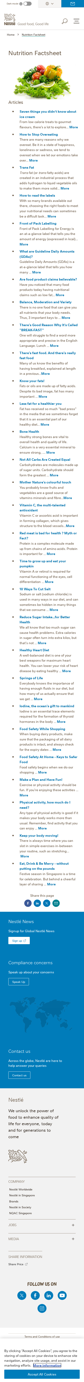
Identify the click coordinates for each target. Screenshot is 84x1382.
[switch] (27, 4)
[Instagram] (42, 1308)
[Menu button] (76, 21)
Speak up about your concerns (31, 972)
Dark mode (12, 3)
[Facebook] (35, 1295)
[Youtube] (62, 1295)
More (73, 127)
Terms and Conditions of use (42, 1336)
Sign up (17, 940)
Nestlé (21, 921)
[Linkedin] (48, 1295)
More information (47, 1365)
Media (41, 1238)
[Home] (27, 20)
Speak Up (18, 981)
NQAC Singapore (20, 1213)
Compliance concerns (30, 962)
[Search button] (67, 20)
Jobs (41, 1224)
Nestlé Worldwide (20, 1189)
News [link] (28, 921)
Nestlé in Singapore (22, 1195)
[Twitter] (21, 1295)
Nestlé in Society (20, 1207)
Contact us (72, 3)
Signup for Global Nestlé (31, 931)
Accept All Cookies (42, 1374)
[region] (42, 1360)
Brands (13, 1201)
